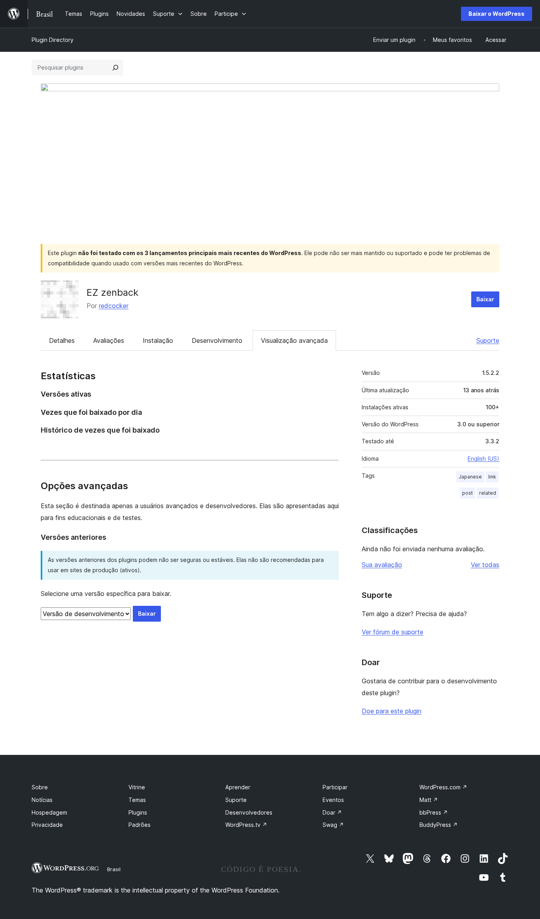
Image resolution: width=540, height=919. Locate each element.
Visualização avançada (294, 340)
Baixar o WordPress (496, 13)
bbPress (433, 812)
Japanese (470, 477)
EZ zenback (112, 292)
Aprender (237, 787)
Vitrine (136, 787)
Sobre (40, 787)
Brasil (114, 869)
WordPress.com (443, 787)
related (487, 493)
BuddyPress (438, 824)
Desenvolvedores (248, 812)
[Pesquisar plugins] (115, 68)
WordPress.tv (246, 824)
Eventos (333, 799)
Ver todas (485, 565)
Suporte (487, 340)
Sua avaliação (382, 565)
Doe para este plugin (391, 711)
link (492, 477)
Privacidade (47, 824)
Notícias (42, 799)
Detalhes (62, 340)
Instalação (158, 340)
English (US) (483, 458)
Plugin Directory (53, 39)
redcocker (113, 306)
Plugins (137, 812)
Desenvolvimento (217, 340)
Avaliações (108, 340)
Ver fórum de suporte (392, 632)
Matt (428, 799)
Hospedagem (49, 812)
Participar (335, 787)
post (467, 493)
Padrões (139, 824)
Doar (332, 812)
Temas (137, 799)
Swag (333, 824)
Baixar (485, 299)
